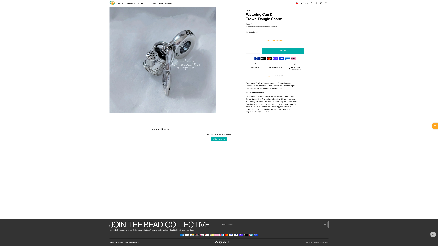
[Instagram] (220, 242)
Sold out (283, 51)
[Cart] (325, 3)
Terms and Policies (116, 242)
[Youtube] (224, 242)
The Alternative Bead (320, 242)
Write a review (219, 139)
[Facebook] (216, 242)
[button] (321, 3)
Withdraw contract (132, 242)
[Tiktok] (228, 242)
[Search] (311, 3)
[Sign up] (325, 224)
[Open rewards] (435, 126)
